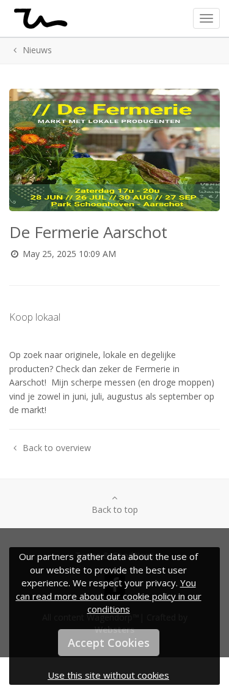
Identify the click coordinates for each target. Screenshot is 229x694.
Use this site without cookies (108, 675)
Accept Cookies (109, 642)
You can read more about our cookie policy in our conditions (109, 595)
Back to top (115, 509)
